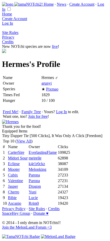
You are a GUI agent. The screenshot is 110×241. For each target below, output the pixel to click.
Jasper (13, 186)
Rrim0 (34, 203)
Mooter (14, 169)
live (55, 46)
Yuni (32, 192)
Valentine (15, 180)
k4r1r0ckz (37, 164)
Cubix (13, 175)
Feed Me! (10, 112)
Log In (7, 23)
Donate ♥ (41, 213)
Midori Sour (18, 158)
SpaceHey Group (16, 213)
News (61, 4)
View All (24, 141)
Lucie (33, 197)
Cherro (13, 192)
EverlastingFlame (43, 152)
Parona (34, 175)
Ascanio (14, 203)
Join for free (38, 116)
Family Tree (31, 112)
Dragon (35, 186)
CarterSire (16, 152)
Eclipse (14, 164)
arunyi (46, 83)
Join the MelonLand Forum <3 (27, 227)
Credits (8, 42)
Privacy (8, 37)
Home (49, 4)
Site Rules (10, 32)
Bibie (12, 197)
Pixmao (52, 89)
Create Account (81, 4)
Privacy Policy (14, 209)
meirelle (35, 158)
